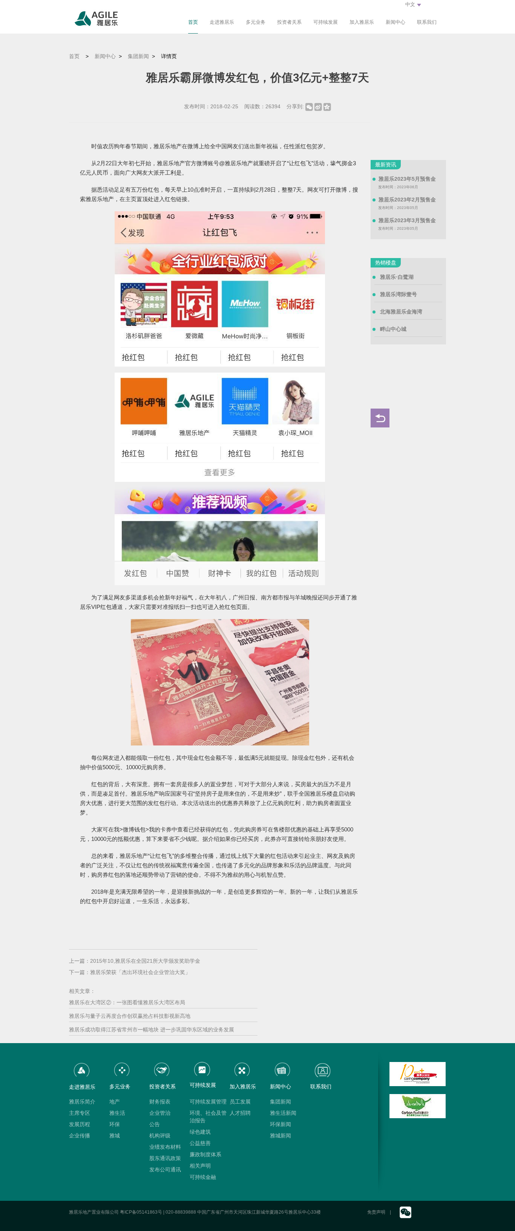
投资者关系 (289, 22)
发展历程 (79, 1124)
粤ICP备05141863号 (141, 1212)
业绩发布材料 (165, 1147)
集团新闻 (138, 56)
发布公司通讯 (165, 1169)
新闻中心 (395, 22)
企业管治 (159, 1113)
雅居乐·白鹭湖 (397, 277)
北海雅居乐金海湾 (401, 312)
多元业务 (255, 22)
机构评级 (159, 1136)
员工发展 (240, 1102)
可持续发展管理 (208, 1102)
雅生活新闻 (283, 1113)
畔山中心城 (393, 329)
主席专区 (79, 1113)
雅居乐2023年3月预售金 (407, 220)
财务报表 (159, 1102)
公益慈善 (200, 1143)
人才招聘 (240, 1113)
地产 (114, 1102)
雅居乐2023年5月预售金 (407, 179)
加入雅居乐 (361, 22)
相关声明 (200, 1166)
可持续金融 (203, 1177)
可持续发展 (325, 22)
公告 (154, 1124)
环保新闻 (280, 1124)
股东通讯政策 (165, 1158)
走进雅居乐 (222, 22)
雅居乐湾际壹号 (398, 294)
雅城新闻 (280, 1136)
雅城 (114, 1136)
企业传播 (79, 1136)
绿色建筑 (200, 1132)
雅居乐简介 (82, 1102)
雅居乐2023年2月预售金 (407, 200)
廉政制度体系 (205, 1154)
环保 (114, 1124)
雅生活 (117, 1113)
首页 (193, 22)
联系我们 (427, 22)
